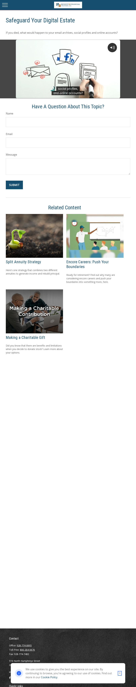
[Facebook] (10, 679)
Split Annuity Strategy (23, 262)
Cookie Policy (49, 677)
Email (9, 134)
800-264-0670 (27, 649)
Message (11, 154)
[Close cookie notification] (119, 673)
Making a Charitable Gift (25, 337)
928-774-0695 (24, 645)
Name (9, 113)
